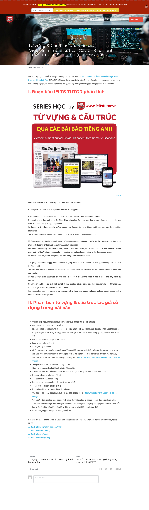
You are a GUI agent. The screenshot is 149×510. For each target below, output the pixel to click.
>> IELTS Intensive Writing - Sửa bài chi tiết (44, 426)
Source (118, 195)
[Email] (116, 469)
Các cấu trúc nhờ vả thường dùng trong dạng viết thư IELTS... (96, 460)
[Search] (124, 19)
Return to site (34, 469)
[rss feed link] (120, 469)
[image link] (9, 19)
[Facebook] (100, 469)
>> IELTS (32, 437)
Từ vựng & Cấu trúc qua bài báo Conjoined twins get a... (50, 460)
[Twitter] (106, 469)
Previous (32, 457)
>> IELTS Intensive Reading (38, 434)
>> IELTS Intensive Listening (39, 430)
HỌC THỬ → (136, 19)
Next (77, 457)
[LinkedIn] (111, 469)
